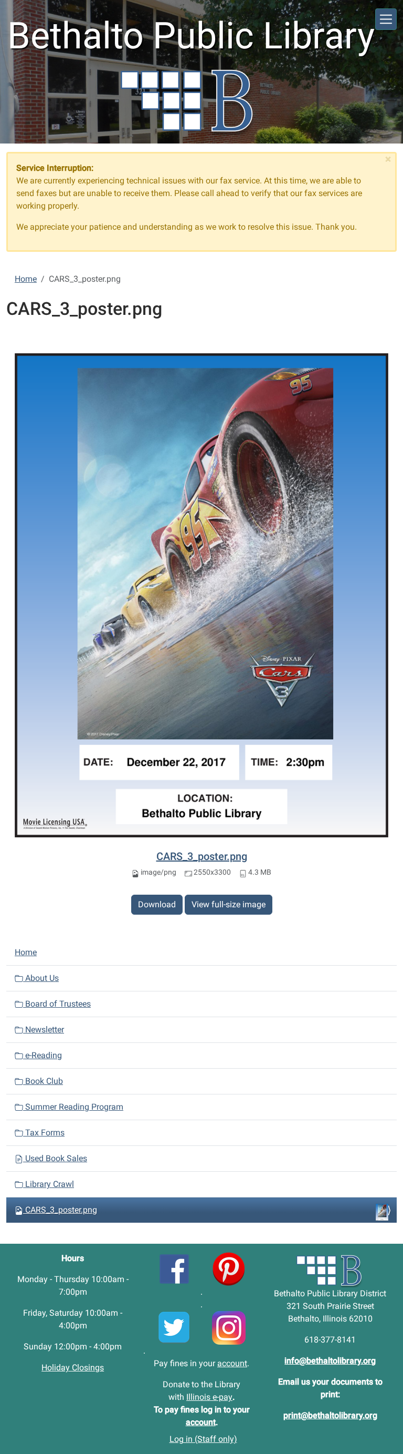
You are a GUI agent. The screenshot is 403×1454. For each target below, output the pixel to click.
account (232, 1363)
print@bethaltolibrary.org (330, 1415)
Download (157, 904)
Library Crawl (48, 1184)
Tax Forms (44, 1133)
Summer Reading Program (73, 1107)
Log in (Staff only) (203, 1439)
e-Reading (42, 1055)
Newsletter (43, 1030)
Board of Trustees (57, 1004)
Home (26, 279)
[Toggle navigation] (386, 19)
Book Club (43, 1081)
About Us (41, 978)
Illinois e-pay (209, 1397)
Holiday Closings (72, 1368)
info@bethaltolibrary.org (330, 1361)
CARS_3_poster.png (201, 856)
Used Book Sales (55, 1158)
